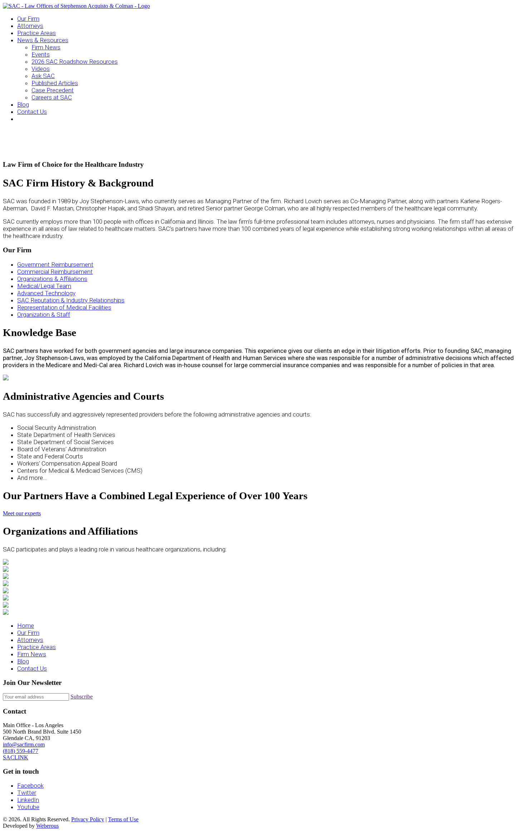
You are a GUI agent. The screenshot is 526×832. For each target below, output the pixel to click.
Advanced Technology (46, 293)
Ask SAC (43, 75)
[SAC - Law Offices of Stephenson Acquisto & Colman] (76, 6)
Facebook (30, 785)
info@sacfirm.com (24, 744)
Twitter (26, 792)
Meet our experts (22, 513)
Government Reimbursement (55, 264)
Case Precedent (52, 90)
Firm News (45, 47)
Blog (23, 104)
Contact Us (32, 111)
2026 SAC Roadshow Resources (74, 61)
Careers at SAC (51, 97)
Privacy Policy (87, 819)
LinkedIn (28, 799)
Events (40, 54)
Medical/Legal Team (44, 286)
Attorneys (30, 25)
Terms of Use (123, 819)
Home (25, 625)
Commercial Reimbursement (55, 271)
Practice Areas (36, 33)
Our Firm (28, 18)
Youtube (28, 807)
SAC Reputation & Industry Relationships (71, 300)
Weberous (47, 826)
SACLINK (15, 757)
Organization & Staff (43, 314)
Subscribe (81, 697)
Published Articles (54, 83)
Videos (40, 68)
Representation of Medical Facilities (64, 307)
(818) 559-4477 (20, 751)
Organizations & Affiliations (52, 278)
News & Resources (42, 40)
